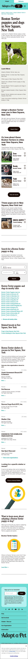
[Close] (26, 646)
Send (21, 593)
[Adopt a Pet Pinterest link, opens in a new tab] (12, 609)
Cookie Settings (14, 656)
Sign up (18, 6)
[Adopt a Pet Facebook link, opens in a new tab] (6, 609)
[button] (25, 153)
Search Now (14, 129)
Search (14, 278)
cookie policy (12, 651)
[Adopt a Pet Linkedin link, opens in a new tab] (22, 609)
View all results (14, 194)
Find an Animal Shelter (14, 480)
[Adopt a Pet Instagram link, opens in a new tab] (19, 609)
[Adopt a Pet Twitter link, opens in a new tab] (9, 609)
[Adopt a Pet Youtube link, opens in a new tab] (16, 609)
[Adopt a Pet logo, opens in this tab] (14, 637)
